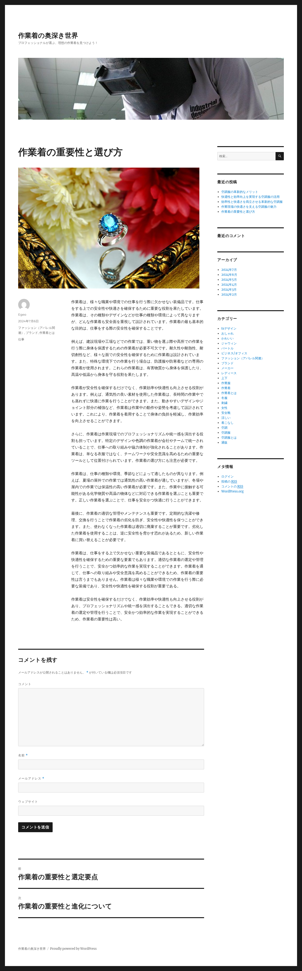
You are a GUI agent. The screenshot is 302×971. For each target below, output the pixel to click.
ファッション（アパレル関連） (242, 358)
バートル (227, 348)
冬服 (224, 398)
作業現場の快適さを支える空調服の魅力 (249, 207)
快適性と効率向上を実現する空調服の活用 (250, 197)
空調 (224, 428)
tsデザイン (228, 328)
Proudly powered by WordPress (73, 949)
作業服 (226, 383)
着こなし (227, 423)
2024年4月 (229, 285)
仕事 (21, 339)
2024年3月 (229, 290)
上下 (224, 378)
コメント (24, 684)
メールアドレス (31, 778)
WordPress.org (232, 491)
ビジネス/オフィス (234, 353)
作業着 (226, 388)
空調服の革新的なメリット (239, 192)
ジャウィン (229, 343)
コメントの (232, 486)
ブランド (32, 333)
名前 (23, 755)
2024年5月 (229, 280)
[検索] (280, 156)
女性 (224, 408)
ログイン (227, 477)
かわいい (227, 338)
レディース (229, 373)
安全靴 (226, 413)
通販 (224, 443)
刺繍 (224, 403)
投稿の (229, 481)
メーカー (227, 368)
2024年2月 (229, 295)
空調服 (226, 433)
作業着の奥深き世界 (48, 35)
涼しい (226, 418)
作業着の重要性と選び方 (238, 212)
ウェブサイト (28, 801)
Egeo (22, 314)
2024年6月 (229, 275)
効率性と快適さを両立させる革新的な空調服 (252, 202)
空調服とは (229, 438)
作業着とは (47, 333)
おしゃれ (227, 333)
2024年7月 (229, 270)
